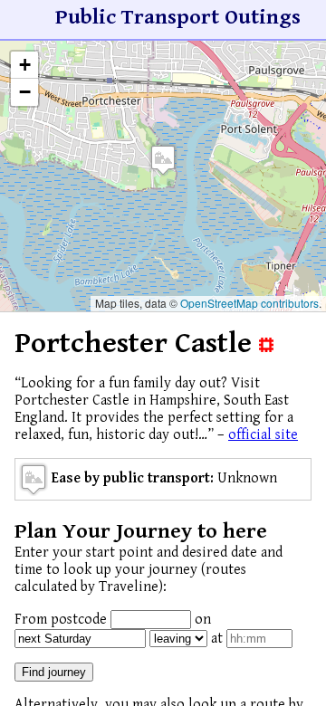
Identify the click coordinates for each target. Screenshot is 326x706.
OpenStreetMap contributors (249, 302)
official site (263, 435)
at (217, 638)
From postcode (60, 619)
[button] (163, 159)
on (203, 619)
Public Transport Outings (178, 17)
